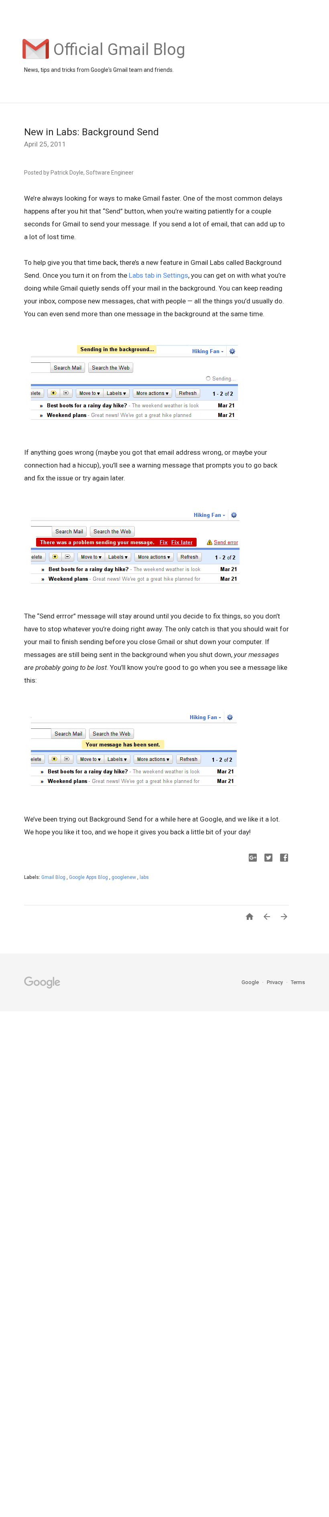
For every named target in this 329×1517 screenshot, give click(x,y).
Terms (298, 982)
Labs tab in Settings (158, 275)
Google (251, 982)
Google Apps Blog (89, 877)
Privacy (275, 982)
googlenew (124, 877)
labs (144, 877)
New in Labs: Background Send (91, 132)
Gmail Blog (54, 877)
